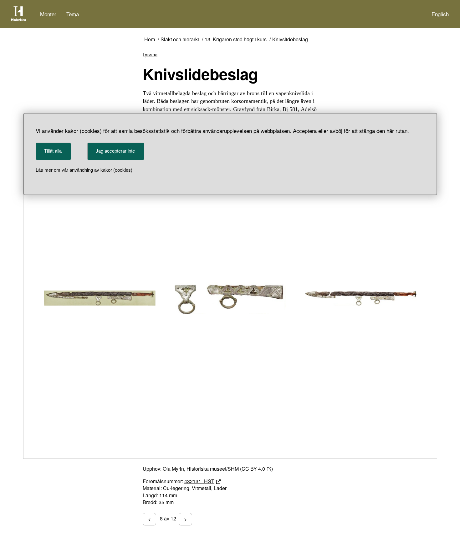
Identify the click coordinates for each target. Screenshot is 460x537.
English (440, 14)
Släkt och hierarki (180, 39)
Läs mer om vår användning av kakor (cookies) (84, 169)
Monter (48, 14)
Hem (149, 39)
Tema (72, 14)
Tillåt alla (53, 150)
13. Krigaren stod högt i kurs (236, 39)
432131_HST (199, 481)
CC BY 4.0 (253, 468)
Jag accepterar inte (115, 150)
